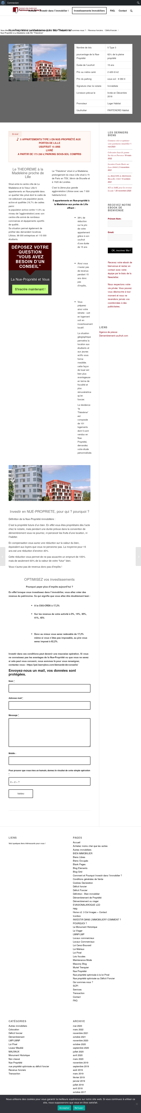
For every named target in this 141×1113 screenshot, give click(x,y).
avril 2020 (78, 1054)
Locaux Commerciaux (84, 941)
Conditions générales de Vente (88, 878)
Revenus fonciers (95, 30)
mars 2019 (78, 1073)
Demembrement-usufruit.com (113, 335)
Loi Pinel (77, 952)
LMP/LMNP (14, 1040)
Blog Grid (77, 871)
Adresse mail (16, 697)
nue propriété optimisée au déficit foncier (29, 1066)
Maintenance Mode (82, 959)
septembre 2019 (81, 1066)
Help (75, 908)
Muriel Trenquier (59, 30)
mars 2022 (78, 1029)
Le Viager (77, 930)
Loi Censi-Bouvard (82, 945)
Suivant (83, 483)
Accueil (16, 30)
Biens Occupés (80, 860)
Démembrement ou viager (86, 900)
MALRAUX (14, 1051)
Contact (77, 996)
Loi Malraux (78, 948)
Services (77, 989)
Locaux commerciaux (83, 937)
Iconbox (77, 915)
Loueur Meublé (16, 1047)
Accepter (64, 1107)
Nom (12, 680)
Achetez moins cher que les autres (36, 30)
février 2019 (79, 1077)
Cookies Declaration (83, 882)
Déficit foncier (111, 30)
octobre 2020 (79, 1043)
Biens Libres (79, 856)
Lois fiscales (79, 956)
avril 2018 (78, 1088)
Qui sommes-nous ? (77, 30)
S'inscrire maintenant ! (30, 289)
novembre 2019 (80, 1062)
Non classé (14, 1058)
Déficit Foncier (80, 889)
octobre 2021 (79, 1036)
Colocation (14, 1029)
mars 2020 (78, 1058)
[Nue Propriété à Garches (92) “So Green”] (138, 556)
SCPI (75, 985)
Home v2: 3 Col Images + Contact (90, 912)
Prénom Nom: (114, 218)
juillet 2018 (78, 1084)
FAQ (75, 1000)
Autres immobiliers (82, 849)
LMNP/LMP (78, 934)
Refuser (79, 1107)
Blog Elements (80, 867)
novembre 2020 (80, 1040)
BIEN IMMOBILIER (82, 853)
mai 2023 (77, 1025)
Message (14, 714)
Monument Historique (19, 1054)
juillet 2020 (78, 1051)
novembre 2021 (80, 1032)
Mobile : (12, 753)
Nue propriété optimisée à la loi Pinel (91, 974)
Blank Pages (79, 864)
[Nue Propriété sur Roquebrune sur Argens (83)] (2, 556)
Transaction (78, 992)
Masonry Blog (80, 963)
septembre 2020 (81, 1047)
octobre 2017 (79, 1091)
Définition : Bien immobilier (86, 893)
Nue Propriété (79, 970)
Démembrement (16, 1036)
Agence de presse (108, 332)
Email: (111, 232)
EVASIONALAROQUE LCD (86, 904)
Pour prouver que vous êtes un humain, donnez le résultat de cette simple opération (49, 771)
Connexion (13, 2)
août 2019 (78, 1069)
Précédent (16, 483)
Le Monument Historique (85, 926)
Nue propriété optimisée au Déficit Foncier (94, 978)
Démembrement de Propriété (87, 897)
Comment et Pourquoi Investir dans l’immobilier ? (97, 875)
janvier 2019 (79, 1080)
